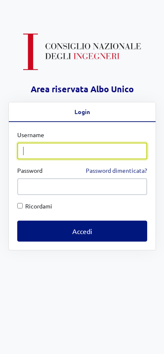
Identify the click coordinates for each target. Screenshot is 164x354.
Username (30, 134)
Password (82, 170)
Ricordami (37, 206)
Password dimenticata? (116, 170)
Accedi (82, 231)
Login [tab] (82, 111)
